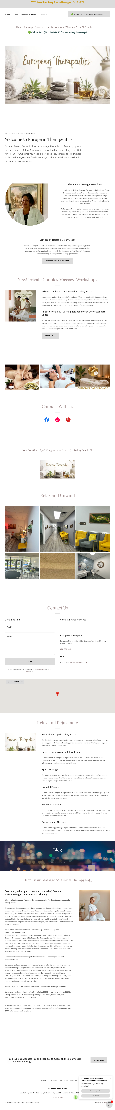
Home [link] (7, 15)
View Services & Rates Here (57, 261)
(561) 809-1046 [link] (57, 1097)
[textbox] (30, 627)
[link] (46, 420)
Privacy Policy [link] (41, 669)
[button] (44, 14)
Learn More (50, 336)
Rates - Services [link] (70, 1080)
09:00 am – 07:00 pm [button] (77, 662)
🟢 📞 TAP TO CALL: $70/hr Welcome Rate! (88, 14)
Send (30, 662)
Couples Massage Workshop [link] (26, 15)
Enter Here (99, 1060)
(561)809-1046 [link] (65, 649)
